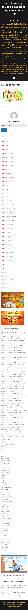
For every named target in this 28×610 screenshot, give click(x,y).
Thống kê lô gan (9, 224)
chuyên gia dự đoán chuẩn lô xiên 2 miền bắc (12, 376)
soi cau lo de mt (22, 60)
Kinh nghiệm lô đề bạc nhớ (20, 50)
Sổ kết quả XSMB (9, 157)
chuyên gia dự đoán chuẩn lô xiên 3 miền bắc (12, 379)
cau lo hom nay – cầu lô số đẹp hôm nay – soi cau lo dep (13, 8)
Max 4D (7, 185)
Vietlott (2, 466)
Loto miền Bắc (8, 260)
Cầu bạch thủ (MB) (9, 205)
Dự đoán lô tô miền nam (7, 415)
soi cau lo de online (6, 62)
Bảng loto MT (4, 532)
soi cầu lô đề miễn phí (18, 69)
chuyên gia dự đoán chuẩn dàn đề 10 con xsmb (13, 360)
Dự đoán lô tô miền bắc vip (8, 370)
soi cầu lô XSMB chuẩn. (16, 67)
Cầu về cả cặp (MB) (10, 212)
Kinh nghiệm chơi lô (6, 442)
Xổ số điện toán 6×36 (6, 484)
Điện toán (3, 482)
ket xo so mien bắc (9, 50)
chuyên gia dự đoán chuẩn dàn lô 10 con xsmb (12, 364)
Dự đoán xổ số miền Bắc (12, 48)
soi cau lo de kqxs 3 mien (11, 60)
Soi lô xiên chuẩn (20, 73)
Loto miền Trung (9, 268)
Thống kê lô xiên (9, 228)
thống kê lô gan (5, 506)
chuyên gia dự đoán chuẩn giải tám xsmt (11, 400)
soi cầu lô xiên (7, 67)
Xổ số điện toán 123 (10, 197)
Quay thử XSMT (9, 280)
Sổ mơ (6, 287)
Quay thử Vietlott (9, 284)
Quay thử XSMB (9, 272)
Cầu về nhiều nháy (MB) (11, 216)
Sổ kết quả (3, 456)
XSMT (6, 149)
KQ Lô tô (3, 528)
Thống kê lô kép (9, 232)
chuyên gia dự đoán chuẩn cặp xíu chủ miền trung (13, 396)
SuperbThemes (17, 606)
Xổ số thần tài (8, 201)
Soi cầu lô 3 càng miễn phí (13, 65)
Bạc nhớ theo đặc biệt (6, 24)
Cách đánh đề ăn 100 (14, 37)
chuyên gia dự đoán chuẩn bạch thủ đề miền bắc (13, 343)
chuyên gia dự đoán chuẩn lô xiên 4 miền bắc (12, 381)
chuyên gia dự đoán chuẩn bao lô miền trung (12, 393)
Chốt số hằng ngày (5, 439)
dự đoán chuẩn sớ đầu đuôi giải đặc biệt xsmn (12, 432)
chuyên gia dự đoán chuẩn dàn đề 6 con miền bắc (13, 355)
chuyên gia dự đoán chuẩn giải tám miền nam (12, 424)
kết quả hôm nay (9, 153)
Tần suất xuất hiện (9, 252)
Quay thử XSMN (9, 276)
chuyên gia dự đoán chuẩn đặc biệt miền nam (12, 422)
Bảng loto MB (4, 530)
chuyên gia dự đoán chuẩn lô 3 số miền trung (12, 403)
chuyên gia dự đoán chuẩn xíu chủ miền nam (12, 434)
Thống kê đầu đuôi (9, 220)
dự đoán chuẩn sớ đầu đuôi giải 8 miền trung (12, 405)
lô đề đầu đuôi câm (16, 51)
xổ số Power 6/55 (9, 177)
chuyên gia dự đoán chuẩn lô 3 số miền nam (12, 427)
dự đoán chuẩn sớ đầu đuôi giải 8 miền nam (12, 429)
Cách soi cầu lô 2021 (8, 30)
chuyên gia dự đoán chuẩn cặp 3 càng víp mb (12, 350)
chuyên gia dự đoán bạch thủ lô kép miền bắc (12, 345)
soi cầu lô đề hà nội (7, 69)
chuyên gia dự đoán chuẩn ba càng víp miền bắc (13, 340)
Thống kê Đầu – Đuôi (10, 244)
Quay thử (3, 538)
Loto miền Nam (9, 264)
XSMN (6, 145)
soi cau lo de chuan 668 (22, 56)
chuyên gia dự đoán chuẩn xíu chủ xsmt (11, 412)
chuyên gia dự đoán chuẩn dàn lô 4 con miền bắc (13, 367)
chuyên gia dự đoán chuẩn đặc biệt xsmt (11, 398)
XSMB (6, 141)
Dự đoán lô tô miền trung (7, 391)
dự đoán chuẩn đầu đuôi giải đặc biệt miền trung (13, 408)
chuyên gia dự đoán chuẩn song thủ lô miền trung (13, 410)
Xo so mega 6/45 (9, 173)
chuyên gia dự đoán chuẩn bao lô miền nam (12, 417)
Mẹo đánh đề (23, 51)
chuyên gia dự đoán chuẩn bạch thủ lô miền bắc (13, 348)
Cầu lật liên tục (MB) (10, 208)
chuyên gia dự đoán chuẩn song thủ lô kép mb (12, 386)
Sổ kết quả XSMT (9, 165)
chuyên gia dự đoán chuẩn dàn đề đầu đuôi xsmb (13, 362)
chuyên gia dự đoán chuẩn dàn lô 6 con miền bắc (13, 374)
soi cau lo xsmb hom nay (13, 63)
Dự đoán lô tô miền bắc (7, 336)
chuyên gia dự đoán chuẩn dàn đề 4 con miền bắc (13, 352)
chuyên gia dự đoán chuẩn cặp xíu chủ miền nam (13, 420)
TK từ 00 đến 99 (9, 256)
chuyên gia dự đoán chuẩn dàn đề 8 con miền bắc (13, 357)
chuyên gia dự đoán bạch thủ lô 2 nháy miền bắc (13, 338)
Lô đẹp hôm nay (8, 51)
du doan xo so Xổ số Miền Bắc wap (12, 42)
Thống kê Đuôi (8, 240)
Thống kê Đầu (8, 236)
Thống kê (7, 189)
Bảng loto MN (4, 535)
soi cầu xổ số (18, 71)
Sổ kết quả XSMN (9, 161)
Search (4, 130)
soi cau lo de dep (7, 58)
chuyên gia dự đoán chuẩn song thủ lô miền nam (13, 436)
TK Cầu (2, 492)
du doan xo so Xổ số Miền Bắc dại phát (15, 39)
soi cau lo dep (16, 62)
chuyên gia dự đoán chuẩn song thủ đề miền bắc (13, 384)
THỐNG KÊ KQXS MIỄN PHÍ (8, 444)
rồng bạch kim (13, 56)
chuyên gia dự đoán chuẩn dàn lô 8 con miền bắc (13, 372)
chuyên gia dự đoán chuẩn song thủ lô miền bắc (13, 388)
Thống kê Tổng (8, 248)
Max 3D (7, 181)
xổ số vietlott (8, 169)
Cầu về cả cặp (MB (5, 499)
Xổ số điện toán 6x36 (10, 193)
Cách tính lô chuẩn (17, 30)
